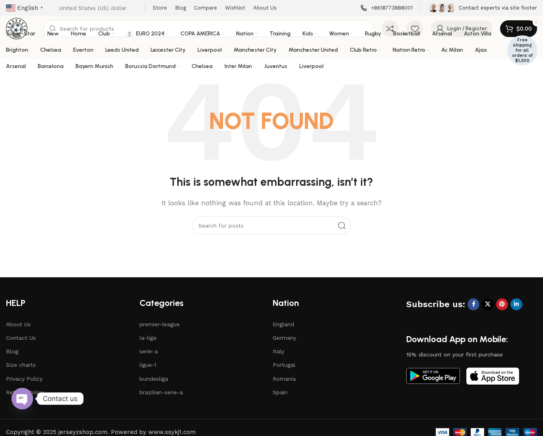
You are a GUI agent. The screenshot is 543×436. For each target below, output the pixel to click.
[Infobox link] (387, 8)
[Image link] (433, 375)
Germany (284, 338)
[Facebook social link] (473, 304)
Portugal (284, 365)
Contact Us (21, 338)
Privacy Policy (24, 379)
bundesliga (154, 379)
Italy (278, 351)
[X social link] (488, 304)
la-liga (148, 338)
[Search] (342, 225)
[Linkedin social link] (516, 304)
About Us (18, 324)
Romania (284, 379)
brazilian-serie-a (161, 392)
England (283, 324)
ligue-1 (148, 365)
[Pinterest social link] (502, 304)
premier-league (160, 324)
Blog (12, 351)
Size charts (21, 365)
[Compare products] (390, 29)
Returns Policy (25, 392)
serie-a (149, 351)
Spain (280, 392)
